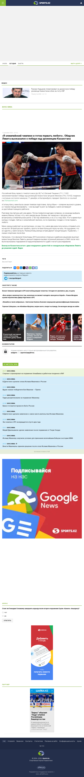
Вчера (5, 63)
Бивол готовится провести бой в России (18, 406)
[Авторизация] (82, 2)
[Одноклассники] (17, 267)
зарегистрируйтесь (27, 353)
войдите (14, 353)
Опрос (5, 603)
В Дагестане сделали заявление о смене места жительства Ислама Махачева (33, 414)
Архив (79, 741)
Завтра (21, 63)
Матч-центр (75, 63)
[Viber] (27, 267)
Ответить (7, 620)
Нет (5, 612)
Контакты (28, 741)
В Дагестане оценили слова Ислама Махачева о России (24, 382)
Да (5, 616)
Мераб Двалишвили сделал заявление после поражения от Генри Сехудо (31, 430)
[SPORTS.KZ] (42, 652)
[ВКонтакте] (14, 267)
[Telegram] (36, 267)
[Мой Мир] (20, 267)
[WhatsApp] (30, 267)
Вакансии (20, 741)
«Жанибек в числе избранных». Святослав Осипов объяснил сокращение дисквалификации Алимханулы (40, 302)
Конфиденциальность (67, 741)
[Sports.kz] (42, 3)
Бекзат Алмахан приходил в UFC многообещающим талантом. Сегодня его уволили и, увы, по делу (38, 291)
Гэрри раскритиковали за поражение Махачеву (21, 398)
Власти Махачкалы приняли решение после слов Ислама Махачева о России (33, 446)
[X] (23, 267)
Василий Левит (7, 262)
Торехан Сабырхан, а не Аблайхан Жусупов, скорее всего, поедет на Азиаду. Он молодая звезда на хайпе (40, 306)
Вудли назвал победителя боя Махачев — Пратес (22, 390)
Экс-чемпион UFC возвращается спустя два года (21, 422)
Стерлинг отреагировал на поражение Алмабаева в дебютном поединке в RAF (33, 374)
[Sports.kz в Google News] (42, 538)
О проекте (11, 741)
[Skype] (33, 267)
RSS (42, 746)
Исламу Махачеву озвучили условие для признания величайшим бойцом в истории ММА (38, 438)
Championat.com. (11, 201)
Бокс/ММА (7, 107)
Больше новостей (42, 451)
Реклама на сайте (51, 741)
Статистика (38, 741)
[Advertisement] (42, 34)
